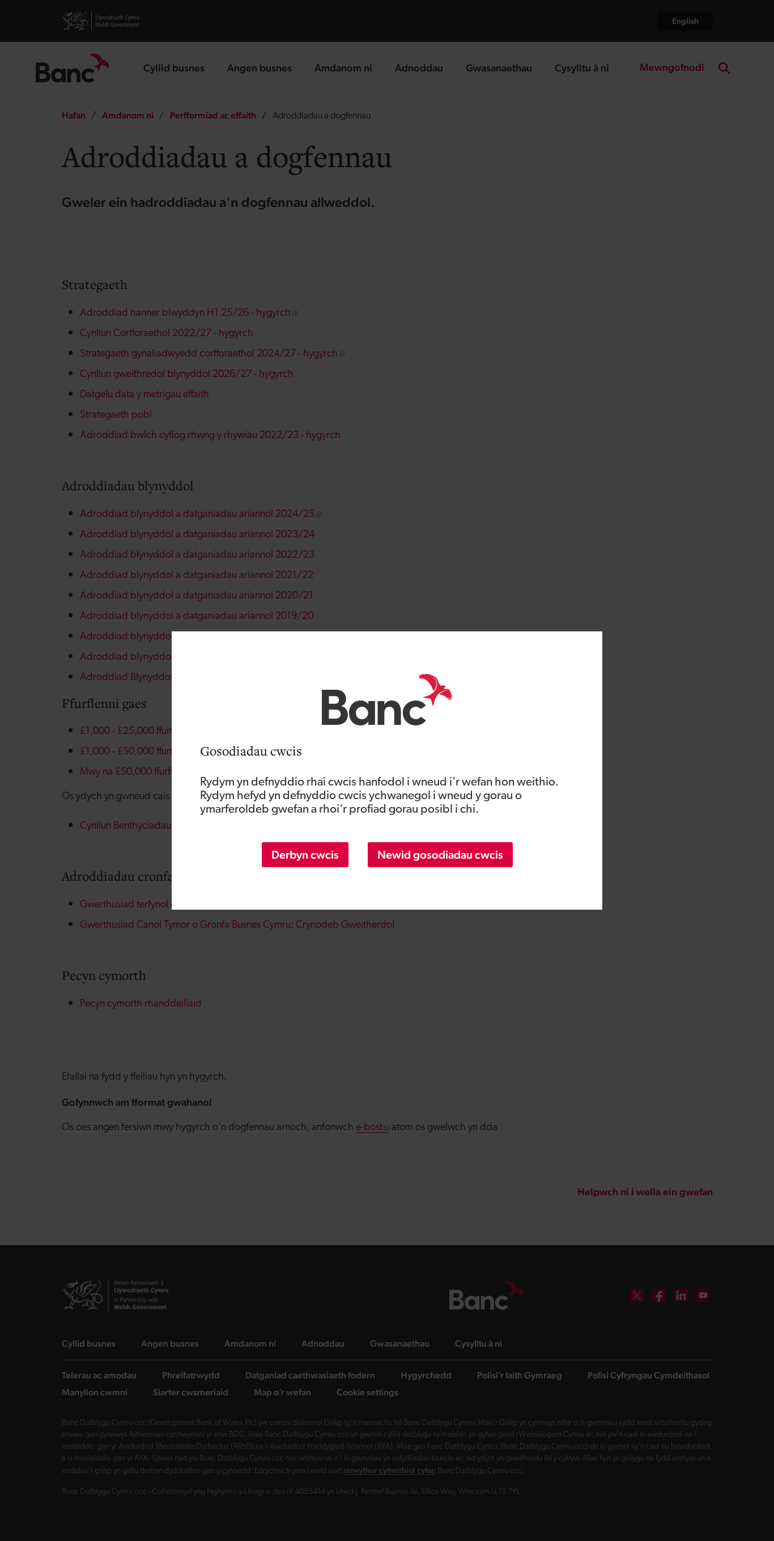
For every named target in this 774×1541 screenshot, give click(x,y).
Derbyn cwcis (305, 854)
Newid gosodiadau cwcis (440, 854)
